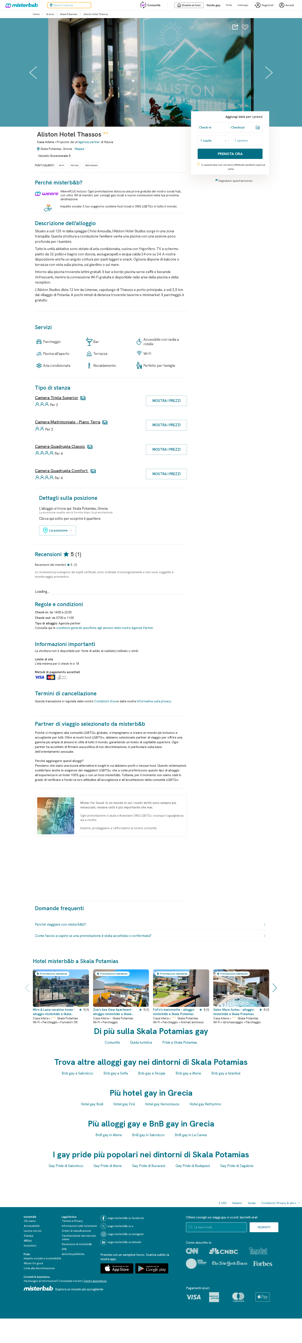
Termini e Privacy (72, 1221)
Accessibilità (31, 1226)
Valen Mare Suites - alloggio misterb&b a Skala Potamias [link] (233, 1012)
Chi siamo (30, 1221)
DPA (64, 1249)
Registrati (267, 5)
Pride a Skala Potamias (179, 1042)
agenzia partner (89, 142)
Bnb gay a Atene (188, 1073)
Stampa (28, 1236)
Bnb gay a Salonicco (77, 1073)
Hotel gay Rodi (92, 1104)
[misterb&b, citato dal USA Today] (196, 1263)
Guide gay (213, 5)
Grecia (50, 14)
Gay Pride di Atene (107, 1166)
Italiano (237, 1203)
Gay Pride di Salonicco (66, 1166)
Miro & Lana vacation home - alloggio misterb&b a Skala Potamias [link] (54, 1012)
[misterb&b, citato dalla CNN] (192, 1251)
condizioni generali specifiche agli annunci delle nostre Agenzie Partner (104, 628)
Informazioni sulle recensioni (79, 1226)
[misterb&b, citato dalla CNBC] (223, 1251)
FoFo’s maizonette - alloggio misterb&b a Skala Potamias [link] (173, 1012)
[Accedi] (245, 29)
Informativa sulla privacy (154, 701)
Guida (252, 1203)
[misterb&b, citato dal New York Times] (229, 1263)
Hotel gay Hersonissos (162, 1104)
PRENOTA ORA (230, 153)
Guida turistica (141, 1042)
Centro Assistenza (95, 1281)
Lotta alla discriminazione (39, 1268)
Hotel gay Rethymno (205, 1104)
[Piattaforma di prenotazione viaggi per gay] (38, 1288)
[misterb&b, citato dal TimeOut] (258, 1251)
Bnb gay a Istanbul (225, 1073)
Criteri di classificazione (76, 1231)
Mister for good (33, 1263)
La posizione (58, 530)
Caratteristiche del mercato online (79, 1237)
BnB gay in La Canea (191, 1135)
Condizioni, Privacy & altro (278, 1203)
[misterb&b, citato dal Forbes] (262, 1263)
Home (36, 14)
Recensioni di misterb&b (77, 1244)
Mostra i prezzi (166, 400)
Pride (229, 5)
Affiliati (28, 1240)
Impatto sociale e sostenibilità (42, 1258)
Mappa (79, 149)
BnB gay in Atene (109, 1135)
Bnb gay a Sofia (116, 1073)
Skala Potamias (68, 14)
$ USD (223, 1203)
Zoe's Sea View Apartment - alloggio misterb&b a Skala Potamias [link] (113, 1012)
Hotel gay (243, 5)
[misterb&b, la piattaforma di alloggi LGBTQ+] (20, 5)
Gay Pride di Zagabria (236, 1166)
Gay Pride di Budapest (193, 1166)
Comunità (153, 5)
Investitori (30, 1245)
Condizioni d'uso (105, 701)
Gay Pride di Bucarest (148, 1166)
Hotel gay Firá (124, 1104)
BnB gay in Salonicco (148, 1135)
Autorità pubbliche (73, 1254)
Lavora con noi (32, 1231)
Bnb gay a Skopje (151, 1073)
